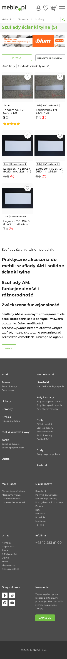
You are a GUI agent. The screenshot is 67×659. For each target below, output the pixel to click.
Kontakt (6, 542)
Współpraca (8, 546)
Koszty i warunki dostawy (49, 502)
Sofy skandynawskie (47, 409)
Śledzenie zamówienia (13, 491)
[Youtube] (12, 603)
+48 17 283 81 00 (48, 542)
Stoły (40, 420)
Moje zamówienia (11, 494)
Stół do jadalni (44, 424)
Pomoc (39, 506)
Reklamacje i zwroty (46, 498)
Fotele (6, 382)
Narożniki (43, 382)
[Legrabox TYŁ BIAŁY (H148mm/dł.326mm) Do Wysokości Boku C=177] (17, 198)
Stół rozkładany (45, 428)
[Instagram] (12, 595)
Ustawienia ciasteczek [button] (13, 502)
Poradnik (40, 517)
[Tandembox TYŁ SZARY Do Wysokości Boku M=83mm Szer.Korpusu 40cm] (49, 87)
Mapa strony (8, 565)
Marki (5, 561)
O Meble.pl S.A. (10, 554)
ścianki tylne (32, 66)
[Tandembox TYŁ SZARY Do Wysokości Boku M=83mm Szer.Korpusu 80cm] (17, 87)
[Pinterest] (5, 603)
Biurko (6, 374)
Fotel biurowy (9, 386)
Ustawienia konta (11, 498)
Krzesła (6, 416)
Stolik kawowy (44, 435)
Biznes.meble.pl (10, 569)
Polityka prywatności (46, 494)
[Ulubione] (45, 8)
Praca (5, 550)
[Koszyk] (54, 8)
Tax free (39, 524)
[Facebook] (5, 595)
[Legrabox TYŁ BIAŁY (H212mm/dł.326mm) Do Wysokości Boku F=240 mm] (17, 145)
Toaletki (42, 465)
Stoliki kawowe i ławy (15, 432)
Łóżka (5, 439)
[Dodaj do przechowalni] (27, 76)
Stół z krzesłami (45, 431)
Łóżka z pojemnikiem (13, 447)
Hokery (6, 401)
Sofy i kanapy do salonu (49, 401)
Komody (7, 409)
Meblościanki (45, 374)
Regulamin (41, 491)
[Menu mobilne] (62, 8)
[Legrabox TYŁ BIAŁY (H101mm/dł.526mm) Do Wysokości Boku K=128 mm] (49, 145)
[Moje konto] (38, 8)
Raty (37, 509)
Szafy (40, 450)
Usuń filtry (8, 66)
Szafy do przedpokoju (48, 454)
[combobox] (50, 57)
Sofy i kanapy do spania (49, 405)
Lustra (5, 458)
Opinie (5, 557)
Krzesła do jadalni (11, 421)
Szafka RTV (43, 439)
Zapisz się (45, 617)
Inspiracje (40, 521)
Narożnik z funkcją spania (50, 386)
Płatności (40, 513)
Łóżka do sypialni (11, 444)
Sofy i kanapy (45, 397)
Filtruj (16, 58)
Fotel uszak (8, 390)
